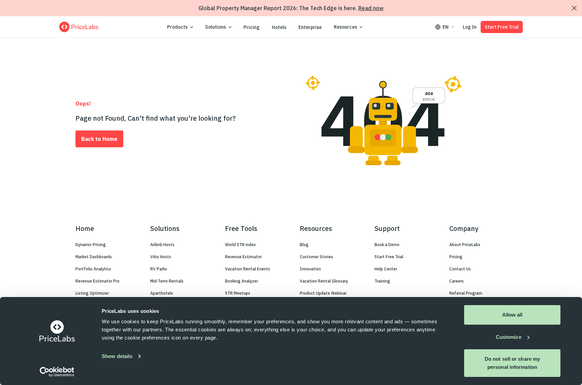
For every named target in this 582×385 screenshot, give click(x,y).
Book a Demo (387, 244)
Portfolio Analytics (93, 268)
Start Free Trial (502, 27)
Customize (508, 337)
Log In (470, 27)
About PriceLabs (464, 244)
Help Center (386, 268)
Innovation (310, 268)
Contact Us (460, 268)
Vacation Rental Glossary (324, 281)
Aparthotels (161, 293)
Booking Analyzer (241, 281)
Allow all (512, 315)
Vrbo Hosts (160, 256)
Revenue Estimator (243, 256)
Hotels (279, 27)
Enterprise (310, 27)
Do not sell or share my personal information (512, 363)
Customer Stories (316, 256)
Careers (456, 281)
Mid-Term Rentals (167, 281)
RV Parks (158, 268)
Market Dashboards (93, 256)
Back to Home (99, 139)
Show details (117, 356)
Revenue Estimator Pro (97, 281)
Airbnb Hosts (162, 244)
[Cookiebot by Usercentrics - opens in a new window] (57, 372)
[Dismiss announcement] (574, 8)
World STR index (240, 244)
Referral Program (465, 293)
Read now (371, 8)
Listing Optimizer (92, 293)
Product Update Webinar (323, 293)
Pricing (252, 27)
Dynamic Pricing (90, 244)
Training (382, 281)
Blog (304, 244)
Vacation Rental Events (247, 268)
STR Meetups (237, 293)
